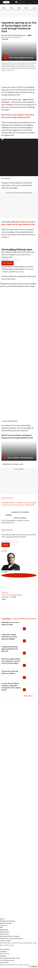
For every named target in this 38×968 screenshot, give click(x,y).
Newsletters (4, 930)
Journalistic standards (20, 512)
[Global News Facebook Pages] (14, 817)
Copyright (3, 951)
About (2, 919)
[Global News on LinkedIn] (14, 874)
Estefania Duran (19, 35)
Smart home (4, 934)
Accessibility (4, 962)
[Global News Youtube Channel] (14, 845)
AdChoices (34, 966)
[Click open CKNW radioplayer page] (19, 575)
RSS (1, 927)
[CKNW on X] (15, 614)
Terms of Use (4, 954)
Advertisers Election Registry (10, 936)
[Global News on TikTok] (14, 888)
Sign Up (5, 545)
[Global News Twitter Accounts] (14, 831)
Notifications (4, 932)
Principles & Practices (7, 921)
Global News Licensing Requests (11, 938)
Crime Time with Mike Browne (11, 595)
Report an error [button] (20, 518)
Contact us (3, 925)
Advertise (3, 956)
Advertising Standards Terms (10, 958)
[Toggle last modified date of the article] (22, 37)
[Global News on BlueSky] (14, 917)
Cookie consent (5, 941)
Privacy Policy (18, 272)
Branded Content (6, 923)
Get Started (7, 263)
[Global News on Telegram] (14, 902)
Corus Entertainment (7, 960)
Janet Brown (8, 35)
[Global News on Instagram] (14, 859)
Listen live (5, 593)
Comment (8, 515)
